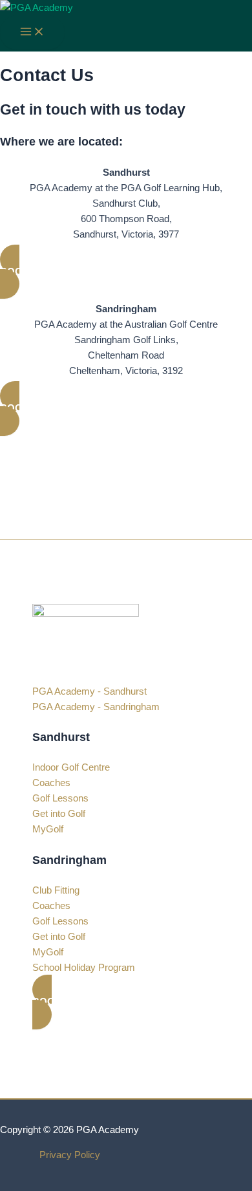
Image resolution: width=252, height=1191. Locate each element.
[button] (126, 272)
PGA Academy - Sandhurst (89, 691)
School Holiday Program (83, 967)
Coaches (51, 783)
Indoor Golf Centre (71, 767)
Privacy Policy (69, 1155)
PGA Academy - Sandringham (96, 707)
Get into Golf (58, 814)
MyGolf (47, 829)
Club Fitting (55, 890)
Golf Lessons (60, 798)
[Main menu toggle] (32, 32)
